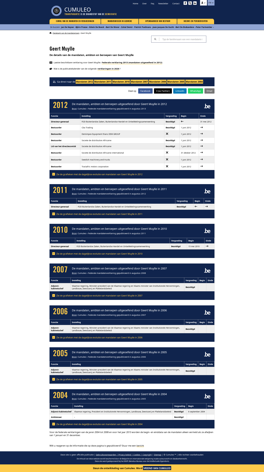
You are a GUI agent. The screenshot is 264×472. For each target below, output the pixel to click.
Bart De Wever (112, 27)
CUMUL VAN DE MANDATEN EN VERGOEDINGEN (75, 21)
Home (135, 3)
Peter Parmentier (204, 27)
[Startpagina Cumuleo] (50, 33)
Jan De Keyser (67, 27)
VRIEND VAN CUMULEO (157, 468)
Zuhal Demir (127, 27)
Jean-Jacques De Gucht (163, 27)
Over (144, 3)
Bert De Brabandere (185, 27)
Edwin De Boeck (96, 27)
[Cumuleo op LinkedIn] (195, 3)
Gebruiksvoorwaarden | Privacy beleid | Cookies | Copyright (124, 454)
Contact (175, 3)
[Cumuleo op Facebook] (186, 3)
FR (210, 3)
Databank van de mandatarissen (66, 33)
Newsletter (163, 3)
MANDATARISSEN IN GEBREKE (120, 21)
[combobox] (182, 39)
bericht (140, 445)
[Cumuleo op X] (190, 3)
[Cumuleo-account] (203, 3)
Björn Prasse (81, 27)
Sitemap (157, 454)
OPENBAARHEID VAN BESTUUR (157, 21)
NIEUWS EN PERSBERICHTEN (196, 21)
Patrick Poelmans (142, 27)
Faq (152, 3)
